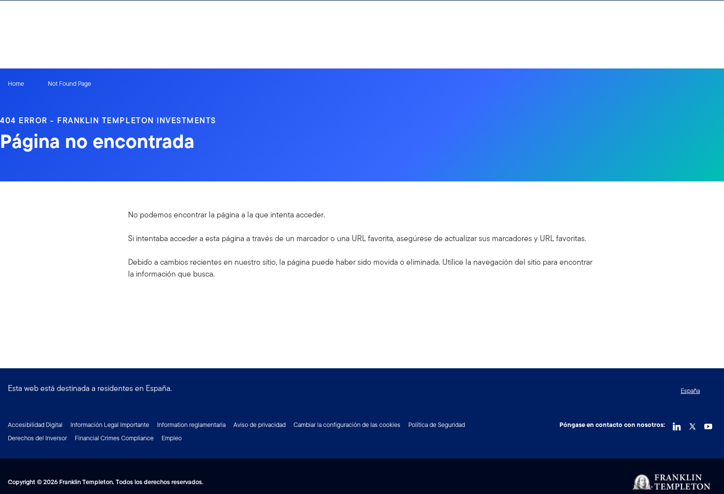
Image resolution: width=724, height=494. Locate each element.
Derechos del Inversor (37, 438)
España (690, 390)
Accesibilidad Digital (35, 424)
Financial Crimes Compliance (114, 438)
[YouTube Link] (708, 424)
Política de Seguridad (436, 424)
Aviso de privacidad (259, 424)
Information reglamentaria (191, 424)
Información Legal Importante (109, 424)
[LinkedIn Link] (677, 424)
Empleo (172, 438)
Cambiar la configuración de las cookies (347, 424)
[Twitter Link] (692, 424)
